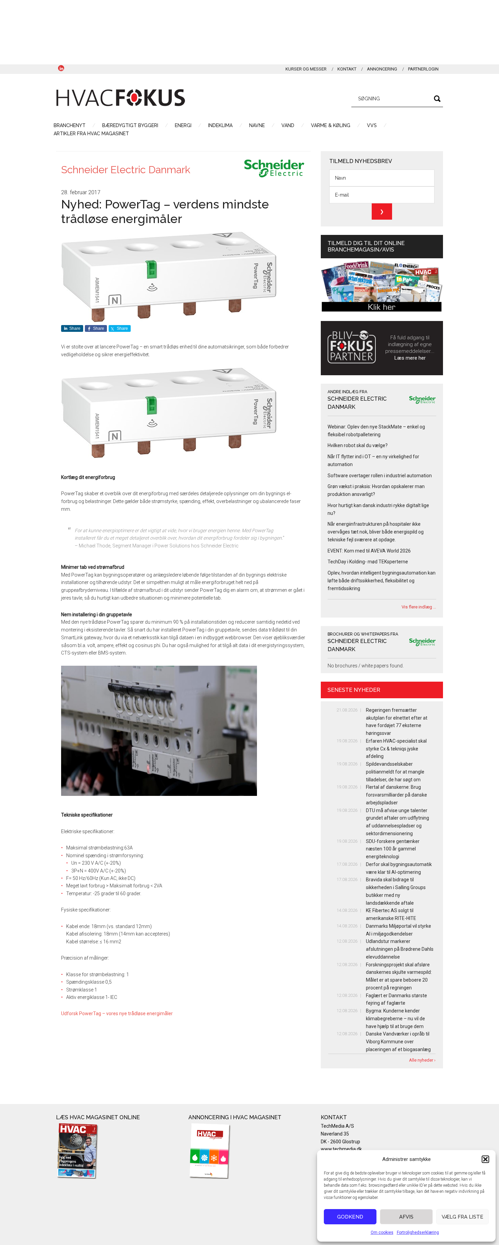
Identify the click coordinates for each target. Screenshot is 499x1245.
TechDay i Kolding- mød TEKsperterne (368, 561)
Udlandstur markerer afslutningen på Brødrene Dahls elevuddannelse (399, 949)
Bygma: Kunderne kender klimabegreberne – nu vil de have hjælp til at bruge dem (395, 1018)
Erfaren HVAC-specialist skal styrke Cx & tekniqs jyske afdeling (396, 748)
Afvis (406, 1217)
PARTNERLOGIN (423, 69)
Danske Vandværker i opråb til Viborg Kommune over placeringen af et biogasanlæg (398, 1041)
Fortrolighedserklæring (418, 1232)
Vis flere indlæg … (419, 606)
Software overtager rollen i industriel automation (380, 475)
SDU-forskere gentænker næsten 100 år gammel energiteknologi (393, 849)
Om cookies (382, 1232)
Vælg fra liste (462, 1217)
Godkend (350, 1217)
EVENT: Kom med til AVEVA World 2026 (369, 551)
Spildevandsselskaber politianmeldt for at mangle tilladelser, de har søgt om (395, 771)
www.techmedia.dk (341, 1149)
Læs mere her (410, 358)
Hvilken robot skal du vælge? (358, 445)
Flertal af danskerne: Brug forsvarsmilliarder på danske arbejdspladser (396, 794)
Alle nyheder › (422, 1060)
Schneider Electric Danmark (125, 170)
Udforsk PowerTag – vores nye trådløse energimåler (117, 1013)
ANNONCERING (382, 69)
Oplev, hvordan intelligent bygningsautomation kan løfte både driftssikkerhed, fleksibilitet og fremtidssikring (382, 580)
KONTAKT (346, 69)
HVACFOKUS (120, 97)
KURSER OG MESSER (306, 69)
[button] (485, 1159)
